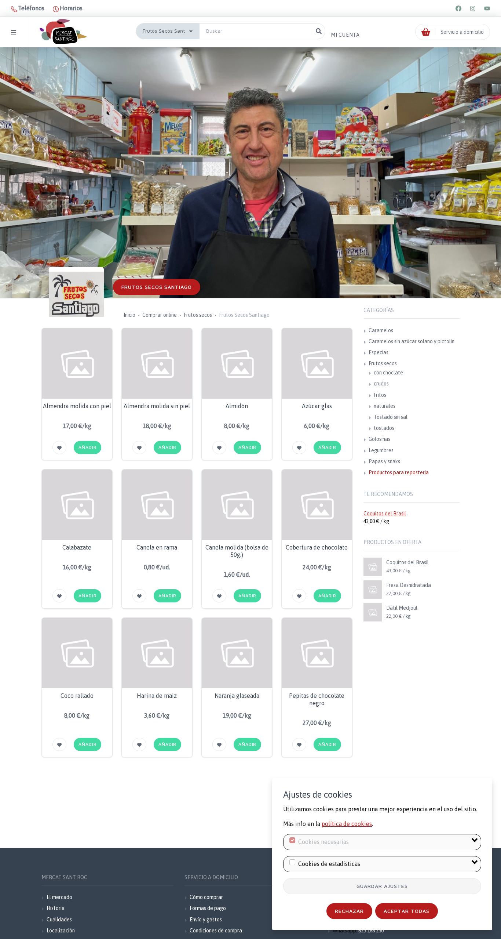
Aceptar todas (406, 911)
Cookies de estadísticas (329, 863)
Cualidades (59, 919)
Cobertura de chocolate (317, 547)
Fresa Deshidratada (408, 585)
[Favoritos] (59, 447)
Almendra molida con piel (77, 406)
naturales (384, 406)
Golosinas (379, 439)
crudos (381, 384)
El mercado (59, 897)
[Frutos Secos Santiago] (76, 294)
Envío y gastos (206, 919)
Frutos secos (198, 315)
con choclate (388, 373)
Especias (378, 352)
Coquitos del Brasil (384, 513)
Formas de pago (208, 908)
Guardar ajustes (382, 886)
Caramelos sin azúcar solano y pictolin (411, 341)
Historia (56, 908)
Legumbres (381, 450)
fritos (380, 395)
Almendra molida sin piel (157, 406)
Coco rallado (77, 695)
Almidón (237, 406)
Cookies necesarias (323, 841)
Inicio (129, 315)
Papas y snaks (384, 461)
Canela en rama (156, 547)
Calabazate (76, 547)
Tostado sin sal (390, 417)
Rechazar (349, 911)
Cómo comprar (206, 897)
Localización (61, 930)
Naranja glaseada (237, 695)
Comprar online (159, 315)
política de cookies (347, 823)
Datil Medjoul (401, 608)
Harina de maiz (157, 695)
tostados (384, 428)
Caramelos (381, 330)
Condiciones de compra (216, 930)
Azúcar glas (317, 406)
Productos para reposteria (399, 472)
